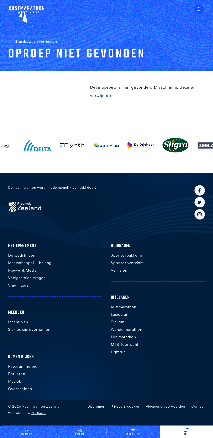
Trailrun (117, 321)
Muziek (14, 381)
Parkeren (16, 373)
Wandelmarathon (126, 329)
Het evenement (22, 245)
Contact (198, 406)
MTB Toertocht (124, 344)
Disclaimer (95, 406)
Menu (186, 435)
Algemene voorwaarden (165, 406)
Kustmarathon (123, 306)
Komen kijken (133, 435)
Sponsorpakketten (128, 255)
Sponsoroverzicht (127, 262)
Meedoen (80, 435)
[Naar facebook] (199, 190)
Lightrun (118, 351)
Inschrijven (18, 321)
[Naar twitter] (199, 202)
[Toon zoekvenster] (199, 9)
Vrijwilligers (18, 285)
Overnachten (20, 388)
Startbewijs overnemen (29, 329)
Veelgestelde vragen (27, 277)
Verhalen (119, 270)
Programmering (22, 366)
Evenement (26, 435)
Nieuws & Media (22, 270)
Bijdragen (121, 245)
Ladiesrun (119, 314)
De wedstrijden (21, 255)
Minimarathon (123, 336)
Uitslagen (120, 297)
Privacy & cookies (125, 406)
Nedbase (38, 413)
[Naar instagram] (199, 214)
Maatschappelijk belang (29, 262)
